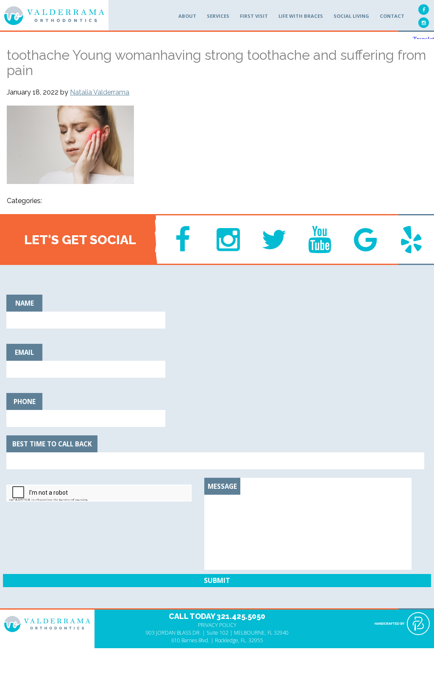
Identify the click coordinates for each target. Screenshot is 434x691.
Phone (25, 401)
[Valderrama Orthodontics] (54, 16)
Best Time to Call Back (52, 444)
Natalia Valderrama (99, 92)
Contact (392, 16)
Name (24, 303)
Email (24, 352)
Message (222, 486)
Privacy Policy (217, 625)
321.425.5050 (241, 616)
